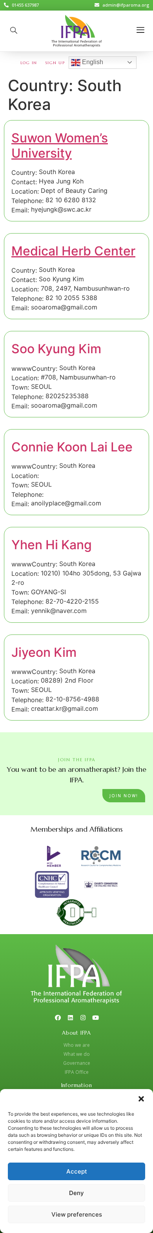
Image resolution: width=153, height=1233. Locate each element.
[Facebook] (58, 1018)
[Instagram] (83, 1018)
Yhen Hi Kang (51, 544)
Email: (20, 210)
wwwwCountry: (34, 368)
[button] (141, 1099)
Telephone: (27, 201)
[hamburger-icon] (140, 31)
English (91, 62)
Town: (20, 387)
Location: (25, 191)
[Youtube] (95, 1018)
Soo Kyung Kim (56, 348)
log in (28, 62)
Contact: (24, 182)
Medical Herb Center (73, 251)
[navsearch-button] (14, 31)
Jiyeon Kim (43, 652)
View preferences (76, 1214)
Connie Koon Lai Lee (72, 447)
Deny (76, 1193)
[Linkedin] (70, 1018)
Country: (24, 172)
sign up (55, 62)
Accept (76, 1171)
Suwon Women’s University (59, 145)
